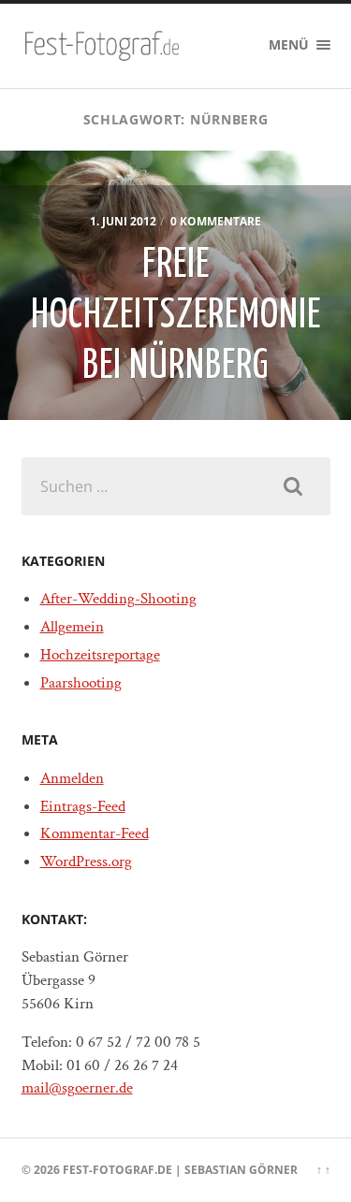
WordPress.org (86, 861)
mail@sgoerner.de (77, 1088)
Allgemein (72, 626)
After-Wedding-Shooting (118, 598)
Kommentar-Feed (94, 833)
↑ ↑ (323, 1170)
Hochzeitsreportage (100, 654)
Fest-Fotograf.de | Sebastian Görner (180, 1170)
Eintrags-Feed (82, 806)
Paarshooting (81, 683)
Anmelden (72, 778)
